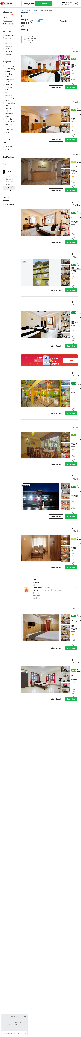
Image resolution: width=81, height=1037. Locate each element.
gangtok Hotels (31, 10)
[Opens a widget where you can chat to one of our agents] (14, 1025)
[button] (13, 14)
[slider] (3, 21)
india (22, 10)
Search (44, 4)
